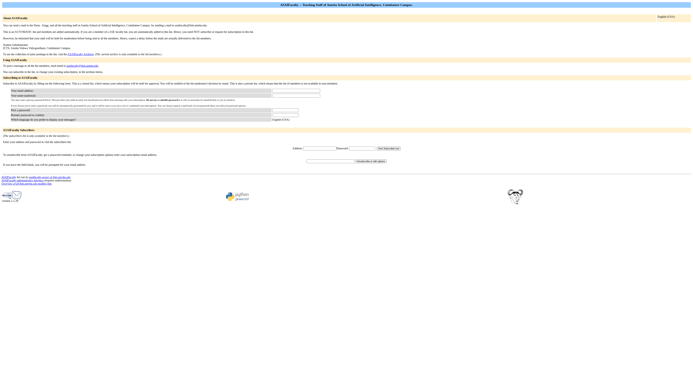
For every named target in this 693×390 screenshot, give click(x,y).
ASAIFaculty (8, 177)
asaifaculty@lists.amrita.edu (82, 65)
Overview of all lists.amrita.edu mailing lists (26, 183)
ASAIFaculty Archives (80, 54)
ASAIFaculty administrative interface (22, 180)
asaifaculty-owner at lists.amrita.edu (49, 177)
